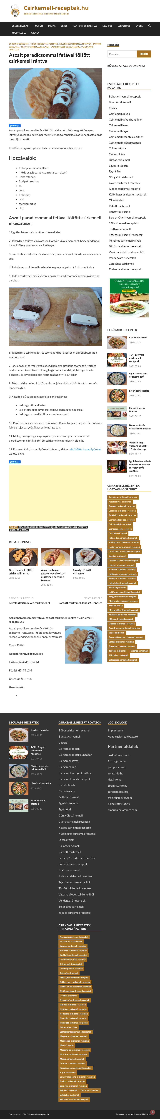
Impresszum (115, 730)
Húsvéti (38, 26)
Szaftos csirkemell (120, 229)
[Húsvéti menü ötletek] (117, 408)
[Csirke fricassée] (117, 338)
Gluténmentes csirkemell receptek (124, 551)
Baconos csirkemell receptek (122, 506)
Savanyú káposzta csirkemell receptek (126, 637)
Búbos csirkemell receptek (125, 96)
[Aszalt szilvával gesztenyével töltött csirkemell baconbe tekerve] (55, 558)
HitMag (147, 1114)
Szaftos (107, 26)
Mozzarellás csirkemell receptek (123, 610)
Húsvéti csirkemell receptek (122, 565)
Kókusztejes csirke (117, 587)
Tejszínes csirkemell (139, 651)
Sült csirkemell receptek (123, 223)
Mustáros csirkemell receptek (122, 614)
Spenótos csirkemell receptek (122, 646)
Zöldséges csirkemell (121, 263)
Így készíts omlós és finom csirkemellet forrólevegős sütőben (140, 466)
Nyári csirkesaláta (139, 390)
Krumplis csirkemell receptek (122, 578)
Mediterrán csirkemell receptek (70, 527)
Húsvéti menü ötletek (137, 409)
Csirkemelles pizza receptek (122, 520)
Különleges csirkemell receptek (75, 44)
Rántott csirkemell (85, 26)
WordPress (133, 1114)
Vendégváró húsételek (122, 258)
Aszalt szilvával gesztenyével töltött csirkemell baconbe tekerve (53, 575)
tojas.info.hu (115, 773)
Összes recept (20, 26)
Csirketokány (117, 154)
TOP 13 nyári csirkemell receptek (136, 358)
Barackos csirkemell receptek (122, 511)
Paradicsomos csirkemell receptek (124, 628)
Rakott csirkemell (119, 206)
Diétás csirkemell (119, 160)
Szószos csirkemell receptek (125, 234)
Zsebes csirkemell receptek (125, 269)
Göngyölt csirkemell (19, 44)
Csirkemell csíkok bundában (125, 119)
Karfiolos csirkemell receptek (122, 569)
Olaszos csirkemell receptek (122, 623)
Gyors (139, 26)
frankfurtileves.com (120, 797)
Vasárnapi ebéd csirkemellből (65, 47)
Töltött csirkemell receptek (35, 47)
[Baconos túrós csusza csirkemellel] (117, 425)
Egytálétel (115, 171)
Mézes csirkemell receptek (121, 619)
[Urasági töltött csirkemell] (87, 558)
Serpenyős (124, 26)
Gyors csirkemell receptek (124, 183)
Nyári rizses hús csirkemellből (138, 375)
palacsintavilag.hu (119, 803)
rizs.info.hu (115, 779)
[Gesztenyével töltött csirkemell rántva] (23, 558)
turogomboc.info (118, 791)
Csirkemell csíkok (119, 113)
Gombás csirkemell (117, 556)
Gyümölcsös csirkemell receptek (123, 560)
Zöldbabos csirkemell (118, 655)
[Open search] (149, 25)
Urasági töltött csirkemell (82, 571)
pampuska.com (117, 767)
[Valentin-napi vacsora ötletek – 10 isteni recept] (117, 443)
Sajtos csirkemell (19, 530)
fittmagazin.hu (117, 761)
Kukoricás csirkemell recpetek (122, 583)
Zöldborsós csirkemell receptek (123, 660)
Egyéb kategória (118, 165)
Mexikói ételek (116, 605)
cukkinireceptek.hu (119, 755)
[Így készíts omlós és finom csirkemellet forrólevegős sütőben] (117, 461)
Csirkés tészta (117, 148)
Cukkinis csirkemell (118, 533)
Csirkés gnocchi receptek (120, 529)
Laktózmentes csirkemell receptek (124, 592)
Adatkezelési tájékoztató (123, 736)
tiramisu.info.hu (118, 785)
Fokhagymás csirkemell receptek (124, 542)
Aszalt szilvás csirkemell (120, 501)
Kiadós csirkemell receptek (44, 44)
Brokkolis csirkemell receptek (122, 515)
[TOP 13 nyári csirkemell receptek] (117, 355)
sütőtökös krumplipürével (85, 449)
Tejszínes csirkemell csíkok (125, 240)
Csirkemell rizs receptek (120, 524)
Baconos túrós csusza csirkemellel (140, 427)
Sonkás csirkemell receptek (121, 641)
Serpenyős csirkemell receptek (127, 217)
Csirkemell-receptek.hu (56, 8)
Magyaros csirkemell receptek (122, 596)
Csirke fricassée (138, 337)
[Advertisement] (55, 493)
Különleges (19, 33)
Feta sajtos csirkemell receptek (35, 527)
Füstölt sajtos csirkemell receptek (124, 547)
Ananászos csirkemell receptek (123, 497)
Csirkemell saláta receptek (125, 142)
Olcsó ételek (116, 200)
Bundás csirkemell (120, 102)
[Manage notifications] (152, 1112)
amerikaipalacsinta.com (122, 810)
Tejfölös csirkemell (117, 651)
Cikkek (35, 33)
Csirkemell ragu (118, 131)
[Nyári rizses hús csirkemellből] (117, 374)
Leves (64, 26)
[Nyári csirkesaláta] (117, 391)
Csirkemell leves (119, 125)
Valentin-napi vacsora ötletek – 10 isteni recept (138, 445)
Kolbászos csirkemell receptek (123, 574)
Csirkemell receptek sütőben (126, 136)
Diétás (52, 26)
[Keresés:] (129, 53)
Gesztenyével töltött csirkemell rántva (21, 571)
